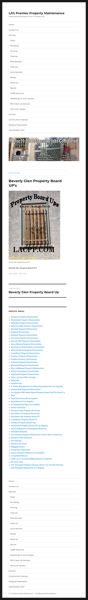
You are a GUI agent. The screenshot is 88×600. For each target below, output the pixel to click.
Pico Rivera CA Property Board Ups (25, 413)
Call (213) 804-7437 (16, 130)
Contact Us (13, 30)
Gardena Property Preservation (24, 359)
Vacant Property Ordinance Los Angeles (27, 453)
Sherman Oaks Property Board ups (25, 410)
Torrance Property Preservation (24, 356)
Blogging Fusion (18, 447)
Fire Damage (16, 441)
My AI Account (17, 462)
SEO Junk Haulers (18, 109)
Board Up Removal (19, 444)
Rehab (13, 77)
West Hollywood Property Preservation (27, 368)
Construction (16, 383)
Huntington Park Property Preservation (27, 347)
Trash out (14, 67)
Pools (12, 40)
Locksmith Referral (19, 456)
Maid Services (16, 62)
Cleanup (13, 56)
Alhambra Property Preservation (24, 323)
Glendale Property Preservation (24, 329)
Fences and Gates (18, 407)
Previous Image (14, 173)
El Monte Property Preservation (24, 362)
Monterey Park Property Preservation (27, 326)
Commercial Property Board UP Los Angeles (29, 426)
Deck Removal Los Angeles (22, 401)
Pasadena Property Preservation (24, 317)
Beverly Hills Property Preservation (26, 341)
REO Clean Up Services (20, 104)
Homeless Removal (19, 432)
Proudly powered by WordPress (45, 594)
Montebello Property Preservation (25, 320)
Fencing (13, 51)
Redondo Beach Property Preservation (27, 350)
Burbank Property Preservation (24, 335)
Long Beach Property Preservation (25, 353)
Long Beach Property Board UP (24, 419)
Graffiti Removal (17, 93)
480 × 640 (22, 273)
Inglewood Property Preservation (25, 374)
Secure (13, 88)
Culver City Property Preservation (25, 371)
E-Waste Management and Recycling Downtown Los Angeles (37, 386)
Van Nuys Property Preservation (24, 338)
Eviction (12, 114)
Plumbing (14, 46)
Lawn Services (16, 72)
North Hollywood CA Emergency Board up (28, 429)
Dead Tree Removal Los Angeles (24, 398)
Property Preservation (18, 125)
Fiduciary (15, 380)
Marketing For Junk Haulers (22, 99)
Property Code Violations (21, 438)
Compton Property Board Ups (23, 422)
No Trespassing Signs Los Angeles (25, 404)
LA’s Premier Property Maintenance (36, 13)
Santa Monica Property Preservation (26, 344)
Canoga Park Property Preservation (26, 389)
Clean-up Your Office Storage (23, 377)
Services (12, 35)
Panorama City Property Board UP (25, 416)
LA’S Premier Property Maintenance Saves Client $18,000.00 (36, 435)
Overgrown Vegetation (20, 450)
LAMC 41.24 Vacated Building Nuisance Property (31, 459)
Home (11, 25)
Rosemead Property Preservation (25, 365)
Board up (14, 83)
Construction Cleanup (18, 120)
